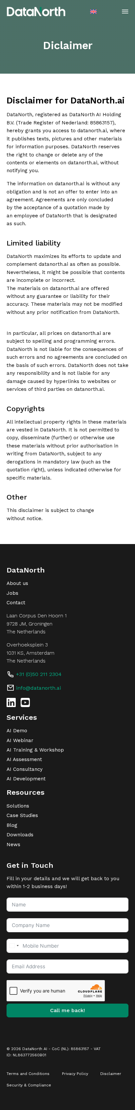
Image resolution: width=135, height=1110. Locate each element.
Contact (16, 603)
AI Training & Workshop (35, 750)
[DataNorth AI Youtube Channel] (25, 702)
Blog (12, 825)
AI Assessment (24, 759)
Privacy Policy (75, 1073)
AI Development (26, 779)
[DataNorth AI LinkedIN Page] (11, 702)
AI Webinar (20, 740)
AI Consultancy (25, 769)
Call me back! (67, 1010)
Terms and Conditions (28, 1073)
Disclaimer (110, 1073)
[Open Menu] (125, 11)
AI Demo (17, 731)
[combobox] (14, 946)
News (13, 844)
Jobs (12, 593)
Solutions (18, 806)
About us (17, 583)
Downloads (20, 835)
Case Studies (22, 815)
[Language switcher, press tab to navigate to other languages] (94, 11)
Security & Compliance (29, 1085)
